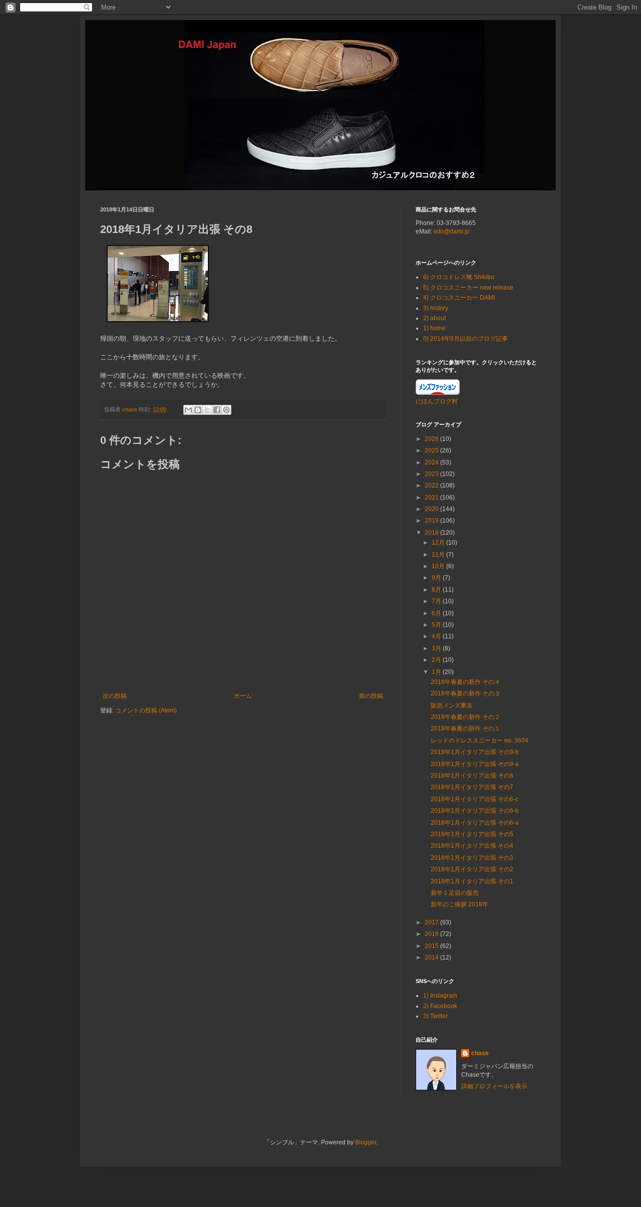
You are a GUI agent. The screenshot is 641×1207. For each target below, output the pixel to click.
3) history (435, 308)
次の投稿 (115, 695)
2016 (432, 933)
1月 (437, 671)
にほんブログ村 (437, 401)
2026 (432, 438)
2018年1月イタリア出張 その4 (472, 845)
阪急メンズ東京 (452, 705)
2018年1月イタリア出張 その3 (472, 857)
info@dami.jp (452, 231)
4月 (437, 636)
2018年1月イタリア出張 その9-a (475, 764)
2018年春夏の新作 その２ (465, 716)
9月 (437, 577)
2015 (432, 945)
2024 (432, 462)
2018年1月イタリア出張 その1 (472, 881)
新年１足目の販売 (455, 892)
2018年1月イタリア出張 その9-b (475, 752)
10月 (439, 566)
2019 (432, 520)
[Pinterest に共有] (226, 410)
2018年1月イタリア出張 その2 (472, 869)
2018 (432, 532)
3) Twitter (435, 1016)
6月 (437, 613)
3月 (437, 648)
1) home (434, 328)
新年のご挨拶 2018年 (459, 904)
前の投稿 (371, 695)
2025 (432, 450)
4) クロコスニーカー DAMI (459, 297)
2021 (432, 497)
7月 (437, 601)
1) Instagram (440, 995)
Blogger (365, 1142)
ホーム (243, 695)
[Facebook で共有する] (217, 410)
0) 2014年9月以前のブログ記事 (465, 338)
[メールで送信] (188, 410)
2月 (437, 659)
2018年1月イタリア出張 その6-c (474, 799)
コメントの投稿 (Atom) (146, 710)
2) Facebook (440, 1006)
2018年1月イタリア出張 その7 (472, 787)
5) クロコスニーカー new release (468, 287)
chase (480, 1053)
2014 (432, 957)
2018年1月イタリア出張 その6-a (475, 822)
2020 (432, 509)
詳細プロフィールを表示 (494, 1086)
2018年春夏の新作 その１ (465, 728)
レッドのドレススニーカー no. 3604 (479, 740)
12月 (439, 542)
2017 (432, 922)
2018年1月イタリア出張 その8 (472, 775)
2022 (432, 485)
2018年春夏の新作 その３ (465, 693)
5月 (437, 624)
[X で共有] (207, 410)
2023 (432, 473)
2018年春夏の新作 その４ (465, 681)
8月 (437, 589)
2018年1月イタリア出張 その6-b (475, 810)
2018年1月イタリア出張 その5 (472, 834)
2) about (434, 318)
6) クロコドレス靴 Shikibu (458, 277)
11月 (439, 554)
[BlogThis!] (198, 410)
